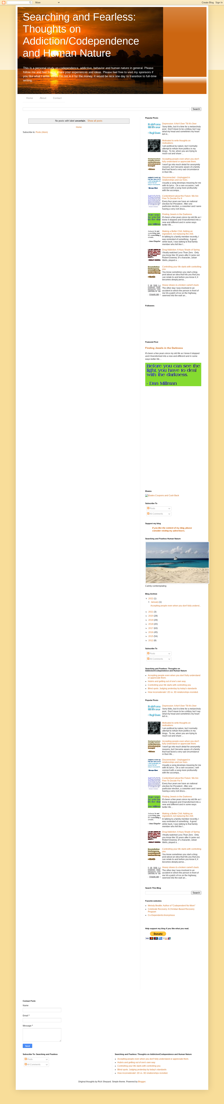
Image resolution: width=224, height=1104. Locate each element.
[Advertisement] (173, 414)
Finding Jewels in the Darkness (177, 214)
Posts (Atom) (42, 132)
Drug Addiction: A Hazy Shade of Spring (181, 250)
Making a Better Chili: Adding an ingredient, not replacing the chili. (178, 232)
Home (29, 98)
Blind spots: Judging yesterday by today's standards (172, 688)
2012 (151, 640)
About (43, 98)
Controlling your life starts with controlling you (169, 685)
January (155, 602)
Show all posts (95, 120)
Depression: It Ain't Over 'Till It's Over (179, 123)
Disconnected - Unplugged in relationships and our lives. (176, 178)
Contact (57, 98)
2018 (151, 624)
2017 (151, 628)
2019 (151, 620)
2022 (151, 598)
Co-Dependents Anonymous (161, 915)
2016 (151, 632)
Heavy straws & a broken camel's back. (180, 285)
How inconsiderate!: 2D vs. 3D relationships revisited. (173, 692)
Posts (152, 508)
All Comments (156, 514)
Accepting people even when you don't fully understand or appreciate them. (180, 160)
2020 (151, 616)
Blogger (141, 1081)
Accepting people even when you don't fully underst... (175, 605)
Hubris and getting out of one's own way (167, 681)
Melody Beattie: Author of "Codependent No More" (171, 905)
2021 (151, 612)
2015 (151, 636)
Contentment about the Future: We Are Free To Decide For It (180, 197)
